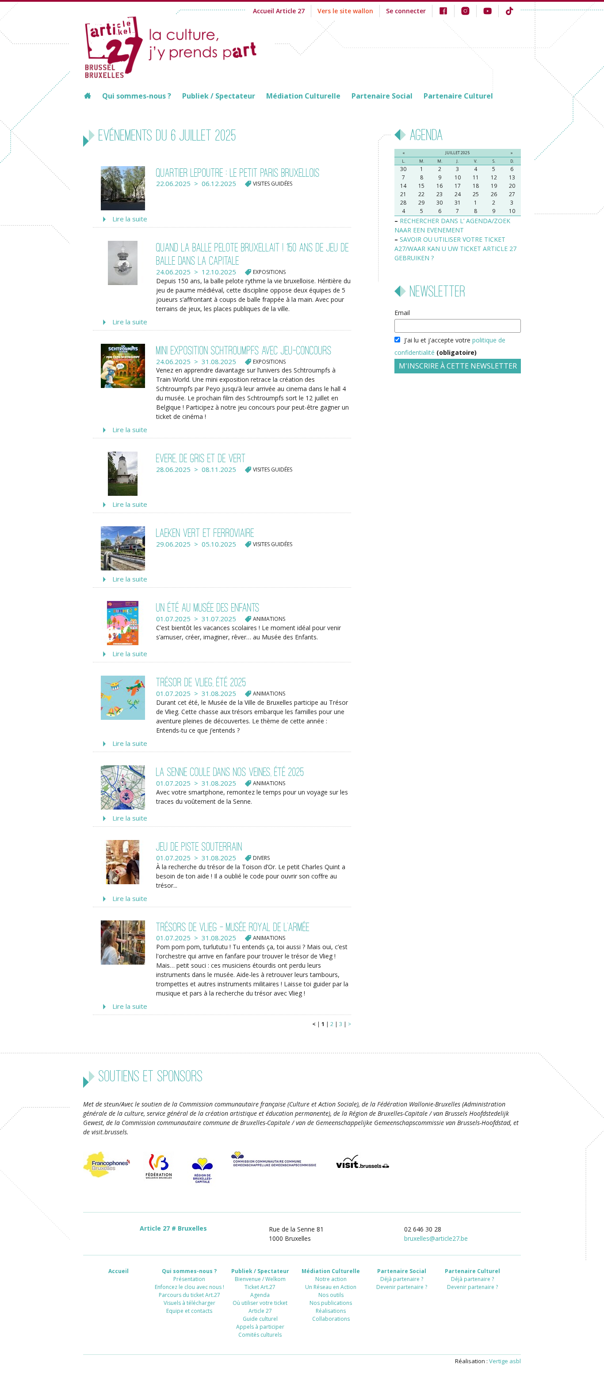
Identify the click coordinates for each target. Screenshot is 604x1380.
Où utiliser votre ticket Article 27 (260, 1307)
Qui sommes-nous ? (136, 96)
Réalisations (331, 1311)
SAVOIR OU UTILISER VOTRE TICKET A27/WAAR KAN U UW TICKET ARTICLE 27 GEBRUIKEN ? (455, 248)
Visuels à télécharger (189, 1303)
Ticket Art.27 (260, 1287)
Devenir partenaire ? (401, 1287)
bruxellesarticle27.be (436, 1238)
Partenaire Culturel (458, 96)
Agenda (260, 1295)
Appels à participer (260, 1327)
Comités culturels (260, 1334)
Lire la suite (129, 218)
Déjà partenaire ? (401, 1279)
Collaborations (331, 1319)
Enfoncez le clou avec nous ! (189, 1287)
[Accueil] (179, 46)
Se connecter (406, 11)
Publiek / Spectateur (218, 96)
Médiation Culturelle (303, 96)
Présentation (189, 1279)
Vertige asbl (505, 1361)
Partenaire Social (382, 96)
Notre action (331, 1279)
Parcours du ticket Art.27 (189, 1295)
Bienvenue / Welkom (260, 1279)
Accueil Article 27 (279, 11)
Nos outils (331, 1295)
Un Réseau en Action (330, 1287)
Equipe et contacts (189, 1311)
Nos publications (331, 1303)
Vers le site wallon (345, 11)
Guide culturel (260, 1319)
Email (402, 312)
